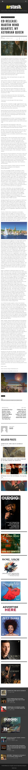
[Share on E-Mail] (26, 39)
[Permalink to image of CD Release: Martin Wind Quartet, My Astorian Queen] (14, 48)
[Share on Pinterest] (24, 38)
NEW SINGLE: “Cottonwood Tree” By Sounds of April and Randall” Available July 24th (16, 755)
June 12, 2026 (12, 709)
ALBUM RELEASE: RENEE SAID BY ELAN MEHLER (12, 444)
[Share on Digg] (24, 39)
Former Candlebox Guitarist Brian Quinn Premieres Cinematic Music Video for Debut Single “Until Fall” (16, 700)
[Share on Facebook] (17, 38)
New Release (7, 17)
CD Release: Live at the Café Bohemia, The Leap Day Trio (14, 476)
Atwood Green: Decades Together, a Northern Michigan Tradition (16, 738)
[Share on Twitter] (19, 38)
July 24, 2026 (15, 757)
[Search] (2, 1)
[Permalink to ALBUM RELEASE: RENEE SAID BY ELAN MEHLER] (14, 452)
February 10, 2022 (9, 38)
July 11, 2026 (7, 445)
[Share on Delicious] (19, 39)
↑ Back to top (14, 767)
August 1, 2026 (11, 750)
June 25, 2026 (12, 702)
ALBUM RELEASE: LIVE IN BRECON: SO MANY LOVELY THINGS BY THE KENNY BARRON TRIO (16, 707)
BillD (4, 38)
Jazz (2, 17)
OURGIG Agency (10, 757)
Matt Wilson (13, 400)
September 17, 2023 (8, 462)
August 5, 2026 (15, 740)
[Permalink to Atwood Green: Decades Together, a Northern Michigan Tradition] (3, 739)
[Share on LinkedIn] (17, 39)
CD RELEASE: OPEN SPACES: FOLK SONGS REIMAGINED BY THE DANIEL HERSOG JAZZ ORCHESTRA (13, 459)
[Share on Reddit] (22, 39)
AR (7, 750)
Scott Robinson (19, 400)
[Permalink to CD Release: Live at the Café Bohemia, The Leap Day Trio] (14, 486)
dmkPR (8, 702)
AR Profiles (9, 740)
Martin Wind (7, 400)
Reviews (12, 17)
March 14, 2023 (7, 479)
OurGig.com (24, 765)
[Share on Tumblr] (26, 38)
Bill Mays (3, 400)
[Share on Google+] (22, 38)
